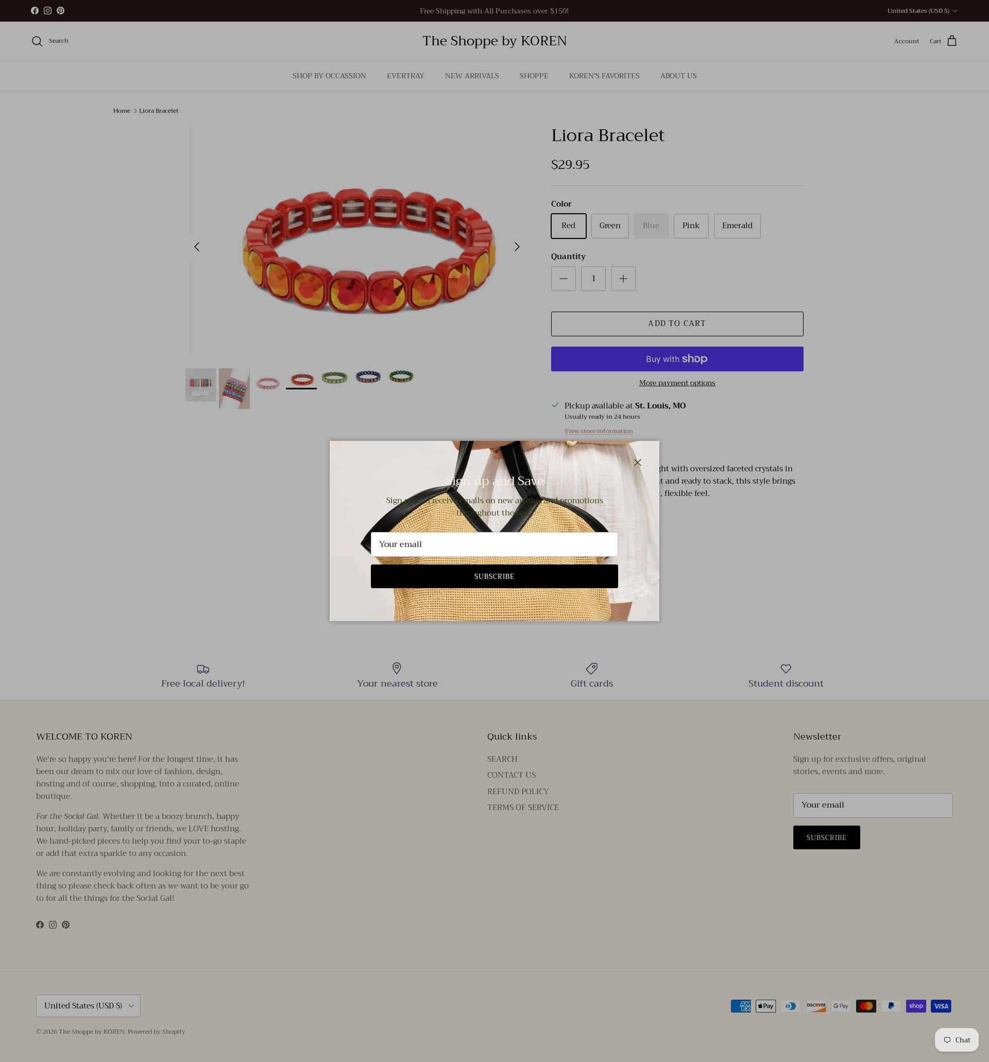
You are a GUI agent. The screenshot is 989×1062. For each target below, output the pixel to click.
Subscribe (494, 577)
